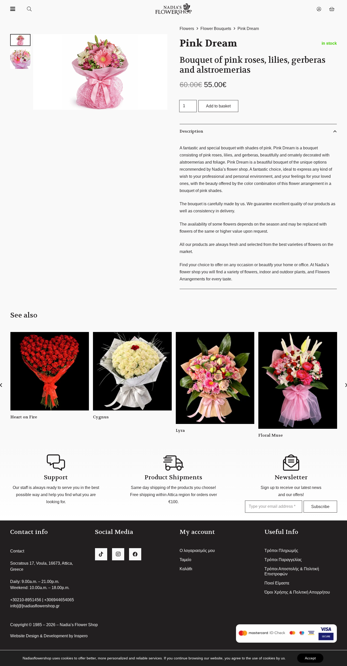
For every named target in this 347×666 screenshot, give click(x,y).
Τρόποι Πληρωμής (281, 550)
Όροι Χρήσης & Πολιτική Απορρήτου (297, 592)
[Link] (319, 8)
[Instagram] (118, 554)
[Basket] (332, 9)
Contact (17, 551)
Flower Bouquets (215, 28)
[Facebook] (135, 554)
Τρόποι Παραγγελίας (283, 560)
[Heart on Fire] (49, 371)
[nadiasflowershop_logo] (173, 9)
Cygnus (101, 417)
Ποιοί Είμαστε (276, 583)
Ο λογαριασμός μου (197, 550)
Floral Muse (270, 435)
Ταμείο (185, 560)
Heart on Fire (23, 417)
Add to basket (218, 106)
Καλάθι (186, 569)
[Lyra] (215, 378)
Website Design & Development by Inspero (49, 636)
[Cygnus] (132, 371)
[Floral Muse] (297, 380)
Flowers (187, 28)
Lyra (180, 430)
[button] (13, 8)
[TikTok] (101, 554)
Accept (310, 658)
